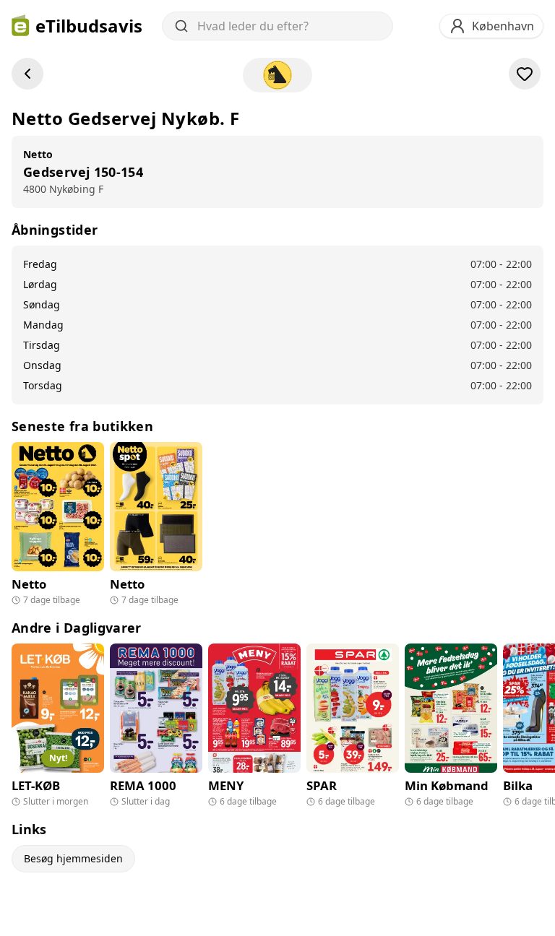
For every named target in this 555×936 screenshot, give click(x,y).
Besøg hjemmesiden (73, 858)
